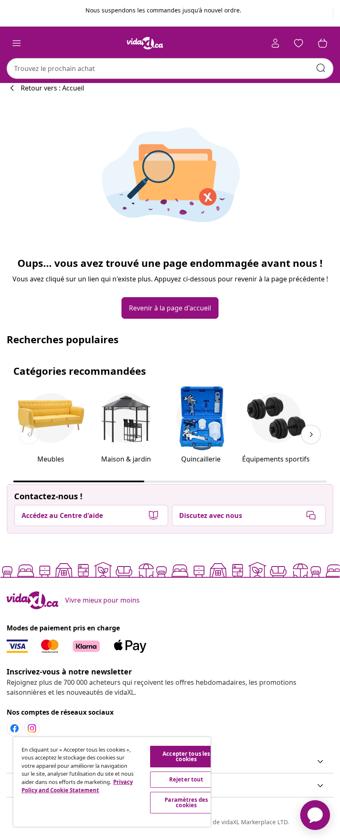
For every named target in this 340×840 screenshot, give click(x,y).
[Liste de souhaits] (298, 43)
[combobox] (170, 68)
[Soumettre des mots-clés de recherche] (321, 68)
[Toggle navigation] (17, 43)
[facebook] (14, 728)
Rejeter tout (186, 779)
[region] (112, 782)
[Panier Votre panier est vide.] (322, 43)
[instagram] (32, 728)
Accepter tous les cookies (186, 756)
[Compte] (275, 43)
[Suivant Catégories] (311, 434)
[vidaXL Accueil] (145, 43)
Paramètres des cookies (186, 802)
